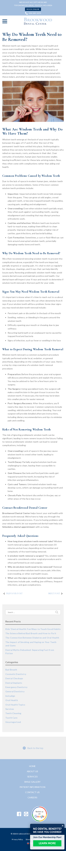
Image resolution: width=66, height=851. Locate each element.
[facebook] (19, 814)
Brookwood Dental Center (16, 513)
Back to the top (35, 748)
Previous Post (14, 593)
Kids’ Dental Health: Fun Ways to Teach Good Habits (33, 629)
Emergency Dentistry (16, 687)
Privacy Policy (17, 839)
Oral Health (11, 700)
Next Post (54, 593)
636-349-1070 (35, 13)
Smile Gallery (32, 781)
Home (32, 766)
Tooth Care (11, 717)
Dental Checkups (14, 678)
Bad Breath (11, 669)
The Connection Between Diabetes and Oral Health (32, 637)
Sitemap (29, 839)
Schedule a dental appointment (18, 527)
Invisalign (10, 696)
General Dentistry (14, 691)
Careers (32, 797)
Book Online (33, 9)
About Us (32, 771)
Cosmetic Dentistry (15, 674)
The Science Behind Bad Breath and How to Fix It (30, 633)
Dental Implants (13, 683)
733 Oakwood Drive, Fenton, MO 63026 (33, 5)
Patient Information (32, 787)
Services (9, 709)
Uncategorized (13, 722)
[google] (26, 814)
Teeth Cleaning (13, 713)
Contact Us (32, 792)
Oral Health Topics (15, 704)
